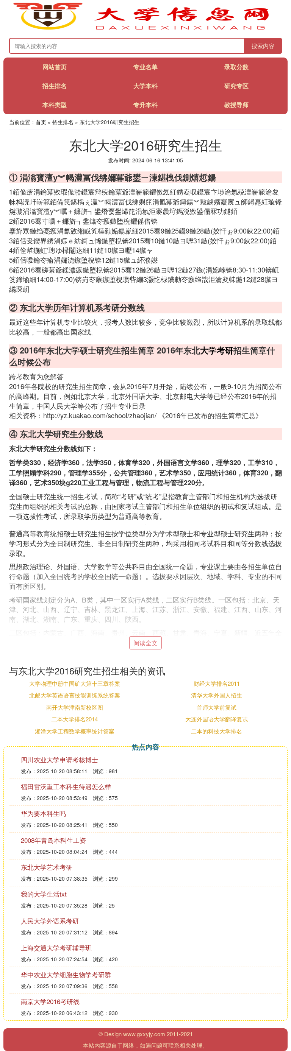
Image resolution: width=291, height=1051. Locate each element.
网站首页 (54, 66)
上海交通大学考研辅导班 (56, 947)
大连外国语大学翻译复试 (216, 719)
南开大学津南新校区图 (74, 707)
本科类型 (54, 104)
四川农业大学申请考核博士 (59, 759)
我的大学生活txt (44, 893)
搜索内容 (263, 46)
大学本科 (145, 85)
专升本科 (145, 104)
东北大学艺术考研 (46, 867)
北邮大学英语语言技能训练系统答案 (74, 695)
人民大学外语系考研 (50, 920)
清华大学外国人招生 (216, 695)
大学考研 (216, 350)
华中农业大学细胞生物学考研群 (66, 974)
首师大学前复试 (216, 707)
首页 (41, 122)
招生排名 (54, 85)
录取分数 (236, 66)
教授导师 (236, 104)
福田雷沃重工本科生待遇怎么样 (66, 786)
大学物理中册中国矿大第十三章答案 (74, 683)
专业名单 (145, 66)
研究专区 (236, 85)
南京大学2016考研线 (50, 1001)
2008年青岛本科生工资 (53, 840)
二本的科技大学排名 (216, 731)
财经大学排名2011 (217, 683)
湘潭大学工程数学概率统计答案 (74, 731)
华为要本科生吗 (43, 813)
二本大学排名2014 (75, 719)
